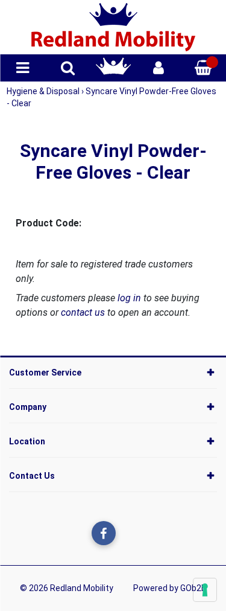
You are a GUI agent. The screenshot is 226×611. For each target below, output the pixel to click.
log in (129, 298)
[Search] (68, 67)
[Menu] (22, 67)
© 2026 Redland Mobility (66, 588)
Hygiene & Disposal (44, 91)
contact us (83, 312)
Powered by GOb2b (169, 588)
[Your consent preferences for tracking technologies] (204, 589)
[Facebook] (104, 533)
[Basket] (203, 67)
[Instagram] (128, 533)
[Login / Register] (158, 67)
